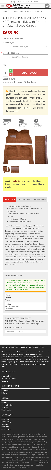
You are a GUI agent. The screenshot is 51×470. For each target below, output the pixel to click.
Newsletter (5, 427)
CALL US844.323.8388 (38, 125)
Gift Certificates (7, 405)
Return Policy (6, 376)
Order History (6, 422)
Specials (4, 407)
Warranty (4, 381)
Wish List (4, 424)
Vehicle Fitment (24, 199)
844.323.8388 (24, 1)
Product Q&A (40, 199)
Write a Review (30, 82)
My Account (5, 419)
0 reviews (18, 82)
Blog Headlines (6, 410)
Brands (4, 402)
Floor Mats (14, 11)
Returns (4, 393)
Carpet (39, 11)
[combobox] (25, 46)
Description (9, 199)
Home (5, 11)
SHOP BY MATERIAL (27, 11)
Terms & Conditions (8, 379)
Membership (6, 429)
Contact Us (36, 1)
